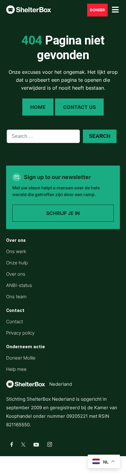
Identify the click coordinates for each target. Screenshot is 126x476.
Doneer (97, 10)
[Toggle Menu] (115, 10)
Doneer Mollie (20, 358)
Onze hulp (17, 263)
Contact (14, 321)
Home (38, 107)
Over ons (15, 274)
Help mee (16, 369)
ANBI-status (19, 285)
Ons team (16, 296)
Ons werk (16, 251)
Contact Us (79, 107)
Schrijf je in (63, 213)
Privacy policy (20, 333)
